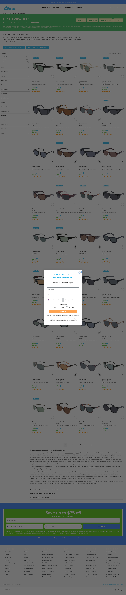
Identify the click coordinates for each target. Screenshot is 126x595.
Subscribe (63, 312)
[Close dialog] (80, 272)
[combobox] (49, 300)
